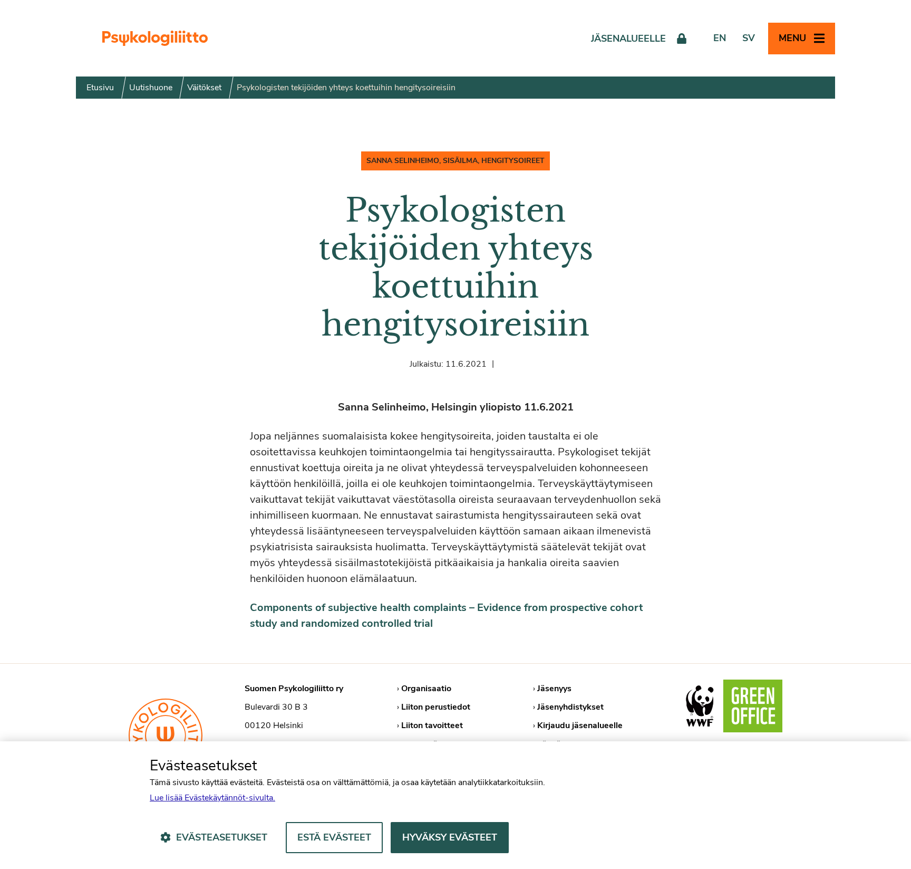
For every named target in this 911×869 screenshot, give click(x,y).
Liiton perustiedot (435, 707)
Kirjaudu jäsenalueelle (580, 725)
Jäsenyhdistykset (570, 707)
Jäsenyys (554, 688)
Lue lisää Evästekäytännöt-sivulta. (212, 798)
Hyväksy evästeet (449, 837)
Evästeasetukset (221, 837)
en (719, 38)
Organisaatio (426, 688)
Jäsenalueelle (628, 38)
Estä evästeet (334, 837)
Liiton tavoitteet (432, 725)
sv (748, 38)
